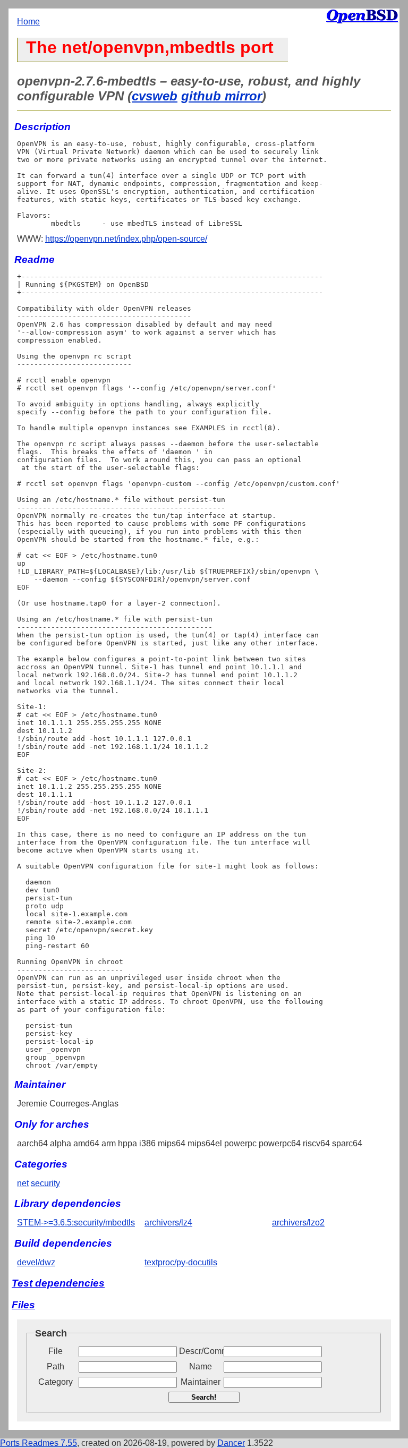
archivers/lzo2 (298, 1222)
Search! (203, 1397)
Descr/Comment (200, 1351)
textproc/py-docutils (180, 1262)
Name (200, 1366)
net (23, 1183)
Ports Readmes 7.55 (38, 1442)
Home (28, 21)
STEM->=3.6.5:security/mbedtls (76, 1222)
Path (55, 1366)
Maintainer (200, 1381)
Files (23, 1304)
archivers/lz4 (168, 1222)
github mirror (221, 96)
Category (55, 1381)
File (55, 1351)
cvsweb (154, 96)
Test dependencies (58, 1283)
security (45, 1183)
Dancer (231, 1442)
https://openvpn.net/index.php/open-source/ (126, 238)
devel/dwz (36, 1262)
